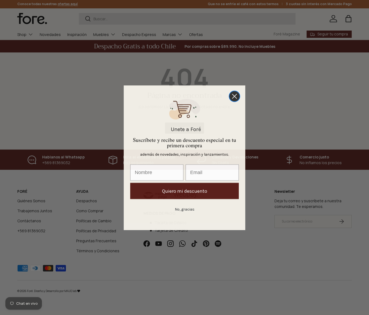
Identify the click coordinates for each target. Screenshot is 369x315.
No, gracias (184, 209)
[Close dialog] (234, 96)
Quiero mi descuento (184, 191)
